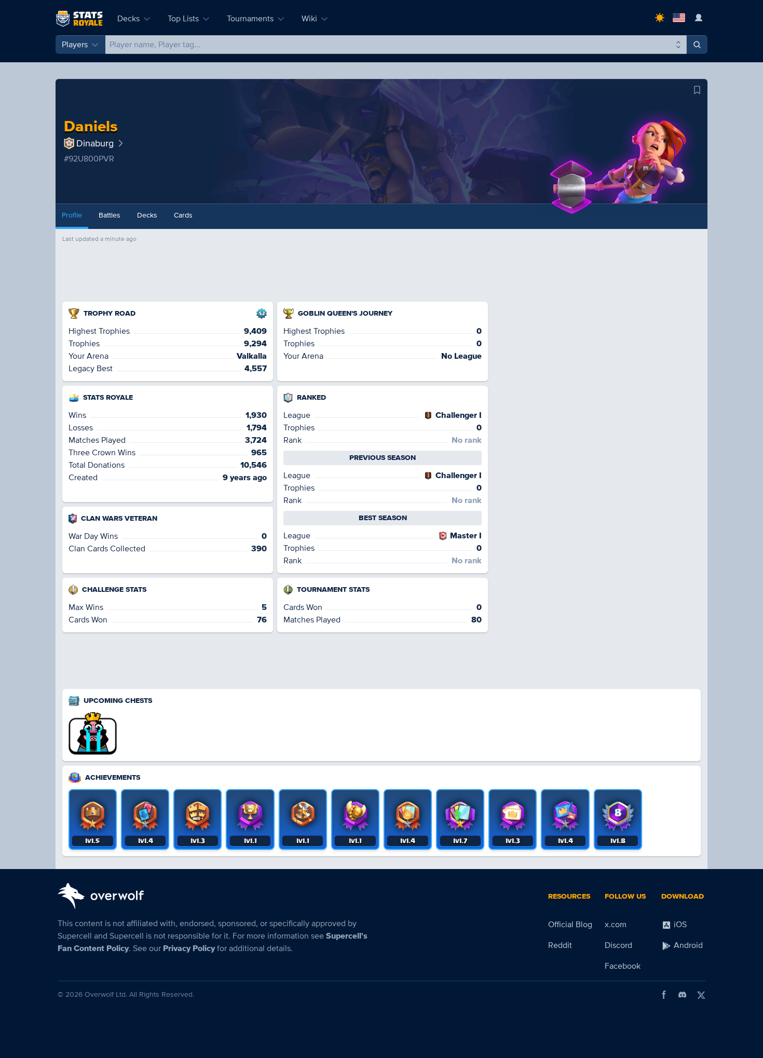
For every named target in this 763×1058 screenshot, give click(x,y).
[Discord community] (682, 995)
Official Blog (570, 924)
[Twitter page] (701, 995)
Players (75, 44)
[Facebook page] (664, 995)
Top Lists (183, 18)
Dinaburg (95, 143)
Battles (109, 215)
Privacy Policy (189, 948)
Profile (72, 215)
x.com (615, 924)
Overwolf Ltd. (106, 994)
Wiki (309, 18)
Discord (618, 945)
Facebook (623, 966)
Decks (128, 18)
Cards (183, 215)
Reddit (560, 945)
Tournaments (250, 18)
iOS (679, 924)
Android (687, 945)
